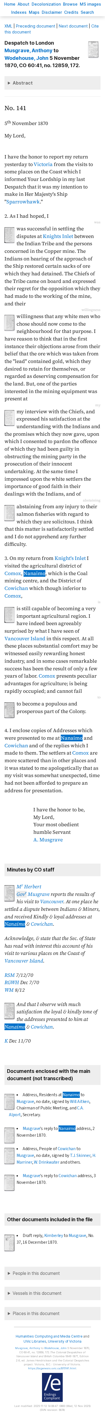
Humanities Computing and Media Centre (49, 1336)
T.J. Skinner (80, 1155)
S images (90, 4)
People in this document (36, 1273)
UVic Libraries (35, 1341)
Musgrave (33, 894)
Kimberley (53, 1235)
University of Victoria (64, 1341)
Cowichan (16, 588)
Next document (73, 26)
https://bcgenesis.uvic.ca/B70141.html (52, 1368)
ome (9, 4)
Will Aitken (79, 1101)
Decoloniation (46, 4)
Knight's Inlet (70, 558)
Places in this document (36, 1313)
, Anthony (28, 50)
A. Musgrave (48, 839)
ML (8, 26)
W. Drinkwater (46, 1162)
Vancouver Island (24, 638)
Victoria (43, 164)
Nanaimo (34, 573)
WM (9, 990)
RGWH (11, 982)
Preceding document (35, 26)
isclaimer (52, 12)
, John (26, 58)
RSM (9, 975)
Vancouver (51, 901)
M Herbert (29, 886)
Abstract (23, 83)
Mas (34, 12)
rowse (70, 4)
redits (71, 12)
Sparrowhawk (23, 201)
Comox (12, 573)
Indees (19, 12)
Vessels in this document (37, 1293)
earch (87, 12)
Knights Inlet (58, 236)
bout (23, 4)
